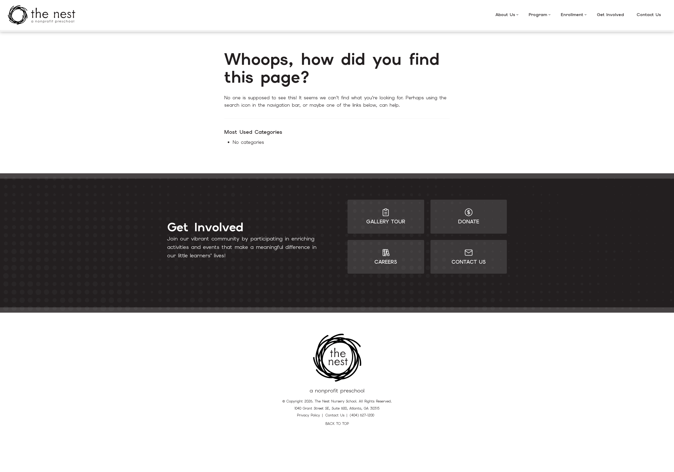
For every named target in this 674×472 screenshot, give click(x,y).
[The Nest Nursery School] (45, 15)
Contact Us (334, 415)
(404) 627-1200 (362, 415)
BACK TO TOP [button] (337, 423)
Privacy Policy (308, 415)
